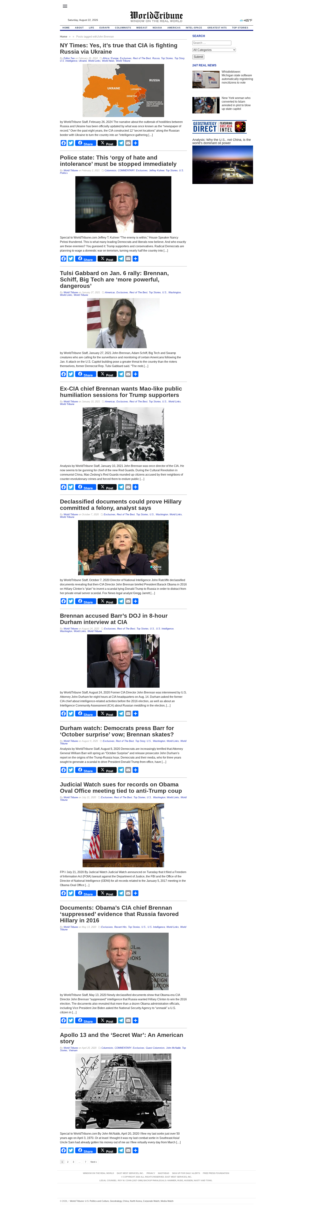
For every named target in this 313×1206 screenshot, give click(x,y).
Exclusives (126, 58)
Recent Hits (120, 927)
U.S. (164, 292)
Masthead (163, 1173)
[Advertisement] (222, 221)
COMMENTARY (126, 170)
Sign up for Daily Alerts (186, 1173)
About (79, 27)
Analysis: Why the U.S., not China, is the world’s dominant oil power (221, 141)
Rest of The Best (142, 58)
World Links (94, 60)
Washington (174, 292)
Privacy (151, 1173)
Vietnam (73, 1050)
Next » (94, 1162)
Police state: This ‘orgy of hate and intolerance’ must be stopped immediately (118, 160)
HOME (66, 27)
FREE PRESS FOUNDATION (216, 1173)
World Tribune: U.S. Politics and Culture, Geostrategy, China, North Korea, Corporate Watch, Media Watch (121, 1201)
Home (63, 36)
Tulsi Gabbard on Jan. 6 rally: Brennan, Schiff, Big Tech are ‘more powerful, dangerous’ (114, 279)
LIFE (91, 27)
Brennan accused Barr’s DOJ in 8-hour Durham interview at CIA (114, 618)
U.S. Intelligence (68, 60)
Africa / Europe (110, 58)
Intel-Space (194, 27)
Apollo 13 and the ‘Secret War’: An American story (121, 1038)
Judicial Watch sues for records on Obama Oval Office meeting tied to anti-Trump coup (121, 787)
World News (108, 60)
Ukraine (83, 60)
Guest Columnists (155, 1048)
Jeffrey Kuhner (156, 170)
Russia (156, 58)
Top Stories (240, 27)
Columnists (123, 27)
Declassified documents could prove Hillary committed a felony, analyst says (120, 504)
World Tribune (123, 60)
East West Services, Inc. (130, 1173)
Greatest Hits (217, 27)
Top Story (179, 58)
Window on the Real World (98, 1173)
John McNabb (173, 1048)
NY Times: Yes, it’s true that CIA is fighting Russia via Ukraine (119, 48)
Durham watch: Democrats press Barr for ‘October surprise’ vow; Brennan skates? (117, 731)
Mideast (141, 27)
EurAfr (104, 27)
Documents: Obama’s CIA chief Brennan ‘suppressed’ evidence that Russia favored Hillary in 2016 (119, 914)
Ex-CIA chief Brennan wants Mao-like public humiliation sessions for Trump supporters (121, 391)
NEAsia (157, 27)
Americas (174, 27)
